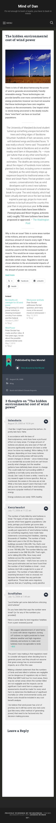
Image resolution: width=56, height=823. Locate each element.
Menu (9, 23)
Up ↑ (28, 818)
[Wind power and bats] (37, 309)
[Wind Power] (16, 337)
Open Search (51, 23)
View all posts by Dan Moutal (32, 368)
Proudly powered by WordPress (23, 813)
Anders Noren (38, 815)
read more (10, 275)
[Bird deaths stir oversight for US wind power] (16, 312)
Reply (46, 421)
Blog (12, 383)
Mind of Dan (28, 6)
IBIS (13, 647)
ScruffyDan (15, 593)
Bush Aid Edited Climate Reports (23, 390)
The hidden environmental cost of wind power (26, 38)
